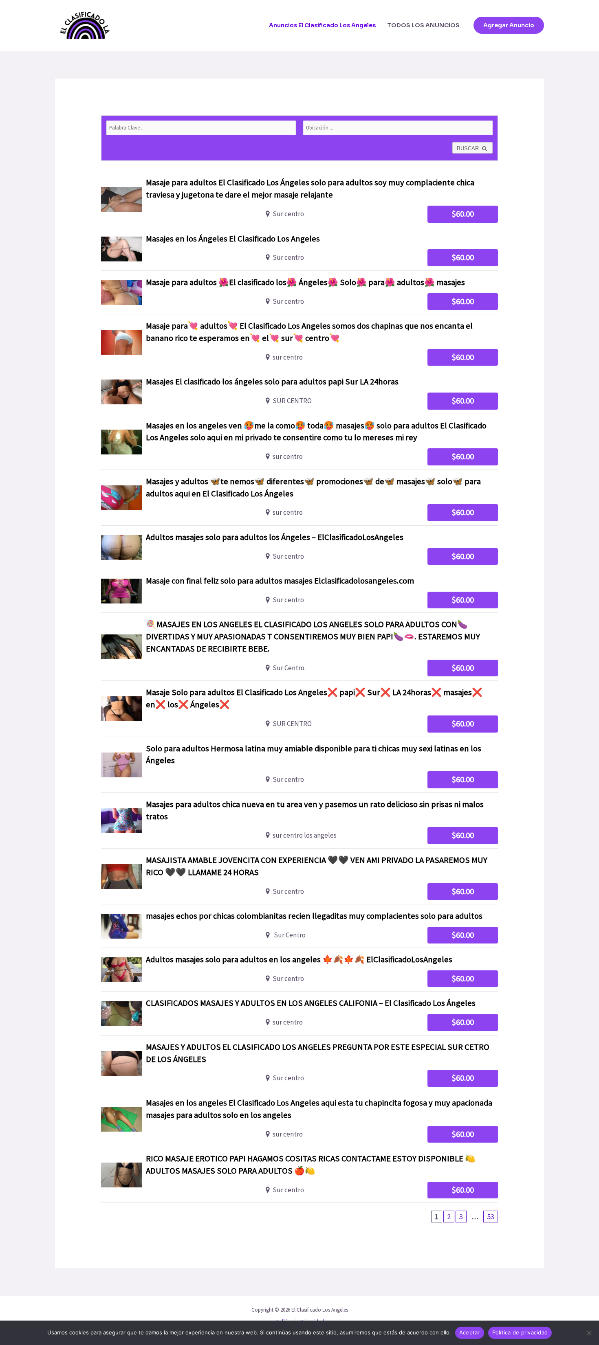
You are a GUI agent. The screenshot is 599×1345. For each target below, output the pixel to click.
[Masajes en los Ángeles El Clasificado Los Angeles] (299, 248)
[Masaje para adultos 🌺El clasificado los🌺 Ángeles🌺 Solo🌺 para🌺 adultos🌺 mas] (299, 292)
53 (490, 1216)
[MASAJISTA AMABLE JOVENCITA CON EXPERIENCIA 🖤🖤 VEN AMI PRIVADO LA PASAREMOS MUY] (299, 876)
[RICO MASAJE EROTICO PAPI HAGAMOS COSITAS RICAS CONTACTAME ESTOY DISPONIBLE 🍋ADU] (299, 1174)
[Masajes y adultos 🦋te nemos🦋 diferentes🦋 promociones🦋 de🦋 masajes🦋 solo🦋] (299, 497)
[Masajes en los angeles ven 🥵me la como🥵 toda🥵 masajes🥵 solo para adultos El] (299, 442)
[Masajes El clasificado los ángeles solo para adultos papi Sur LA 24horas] (299, 391)
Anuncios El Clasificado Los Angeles (322, 25)
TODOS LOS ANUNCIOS (423, 25)
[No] (589, 1333)
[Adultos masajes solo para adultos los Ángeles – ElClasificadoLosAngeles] (299, 547)
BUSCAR (468, 148)
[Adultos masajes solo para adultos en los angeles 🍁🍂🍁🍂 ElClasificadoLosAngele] (299, 969)
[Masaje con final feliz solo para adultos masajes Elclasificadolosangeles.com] (299, 590)
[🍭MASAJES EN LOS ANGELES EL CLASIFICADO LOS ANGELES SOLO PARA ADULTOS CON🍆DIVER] (299, 646)
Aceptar (469, 1332)
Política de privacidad (520, 1332)
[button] (508, 25)
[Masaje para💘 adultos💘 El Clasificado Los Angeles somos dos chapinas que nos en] (299, 342)
